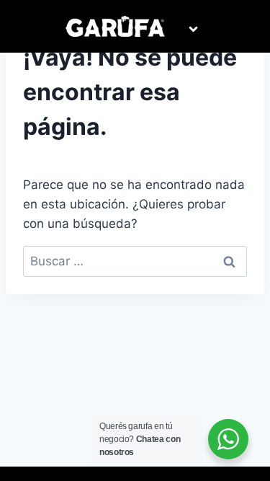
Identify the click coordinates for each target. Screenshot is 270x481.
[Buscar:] (135, 261)
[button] (192, 30)
